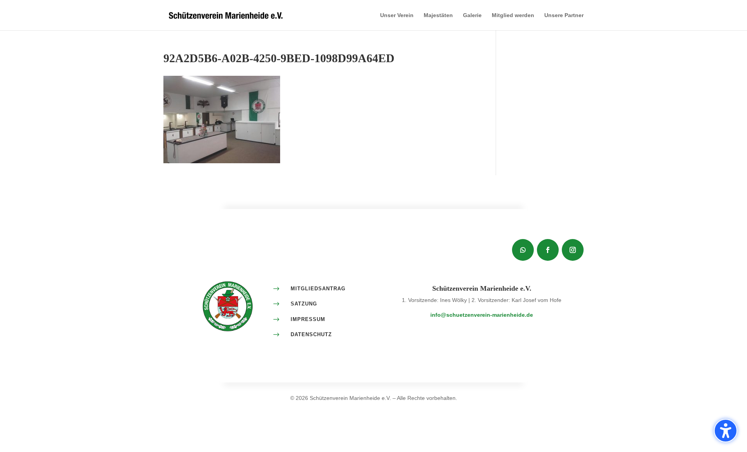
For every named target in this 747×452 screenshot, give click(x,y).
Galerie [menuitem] (472, 15)
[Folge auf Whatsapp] (523, 250)
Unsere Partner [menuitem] (564, 15)
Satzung (304, 304)
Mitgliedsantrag (318, 288)
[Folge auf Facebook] (548, 250)
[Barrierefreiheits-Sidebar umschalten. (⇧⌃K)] (725, 430)
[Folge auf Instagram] (573, 250)
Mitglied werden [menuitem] (513, 15)
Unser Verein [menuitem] (397, 15)
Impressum (308, 319)
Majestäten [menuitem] (438, 15)
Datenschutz (311, 334)
